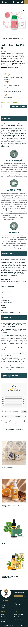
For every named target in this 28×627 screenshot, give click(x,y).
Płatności (4, 603)
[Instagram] (20, 604)
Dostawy (4, 605)
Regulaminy (17, 616)
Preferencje (4, 619)
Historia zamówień (5, 616)
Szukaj (24, 411)
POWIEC (22, 625)
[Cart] (18, 2)
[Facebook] (16, 604)
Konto (2, 614)
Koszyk (3, 621)
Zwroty (3, 607)
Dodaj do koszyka (18, 106)
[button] (13, 2)
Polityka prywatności (19, 614)
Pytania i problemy (18, 619)
